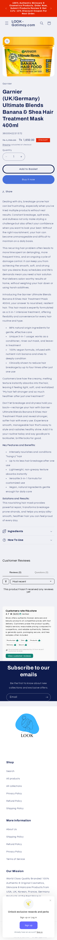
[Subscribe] (47, 697)
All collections (14, 786)
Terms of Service (15, 859)
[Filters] (6, 581)
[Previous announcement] (6, 8)
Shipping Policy (14, 808)
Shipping (6, 145)
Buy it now (28, 179)
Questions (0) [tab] (41, 572)
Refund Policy (14, 801)
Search (10, 771)
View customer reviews (19, 656)
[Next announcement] (51, 8)
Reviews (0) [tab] (15, 572)
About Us (11, 829)
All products (13, 778)
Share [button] (9, 191)
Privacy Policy (14, 793)
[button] (6, 23)
